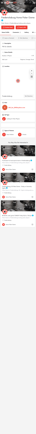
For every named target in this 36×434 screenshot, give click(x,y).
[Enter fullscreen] (31, 76)
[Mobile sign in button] (34, 2)
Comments (16, 32)
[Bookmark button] (32, 169)
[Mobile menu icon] (2, 3)
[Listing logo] (4, 13)
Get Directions (29, 96)
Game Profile (5, 32)
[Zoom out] (31, 73)
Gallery (26, 32)
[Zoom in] (31, 70)
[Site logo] (11, 2)
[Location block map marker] (18, 81)
